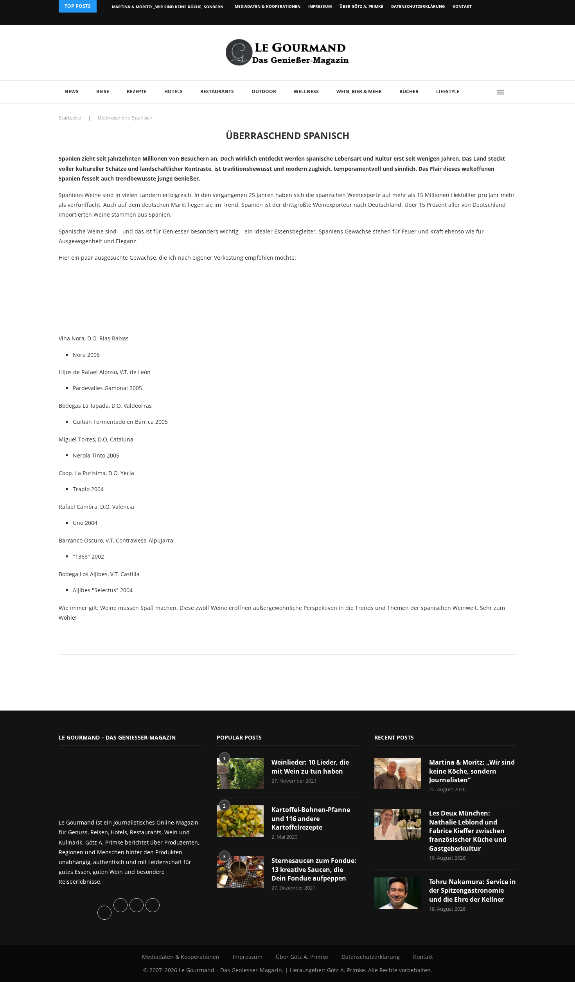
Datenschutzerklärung (418, 6)
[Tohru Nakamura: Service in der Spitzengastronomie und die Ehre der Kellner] (397, 893)
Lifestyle (448, 91)
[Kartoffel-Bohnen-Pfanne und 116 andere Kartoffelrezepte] (240, 821)
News (72, 91)
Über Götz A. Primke (361, 6)
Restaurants (217, 91)
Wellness (306, 91)
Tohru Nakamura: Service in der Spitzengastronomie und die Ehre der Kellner (472, 890)
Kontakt (462, 6)
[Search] (512, 92)
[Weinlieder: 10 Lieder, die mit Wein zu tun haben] (240, 773)
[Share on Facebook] (284, 664)
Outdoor (264, 91)
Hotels (173, 91)
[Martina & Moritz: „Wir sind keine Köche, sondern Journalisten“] (397, 773)
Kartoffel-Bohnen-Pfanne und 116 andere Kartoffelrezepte (310, 818)
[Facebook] (465, 19)
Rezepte (137, 91)
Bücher (409, 91)
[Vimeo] (474, 19)
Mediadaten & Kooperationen (267, 6)
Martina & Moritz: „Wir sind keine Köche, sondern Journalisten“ (472, 771)
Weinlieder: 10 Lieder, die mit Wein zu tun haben (310, 766)
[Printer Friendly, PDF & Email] (97, 635)
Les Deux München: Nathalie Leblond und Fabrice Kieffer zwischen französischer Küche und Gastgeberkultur (468, 831)
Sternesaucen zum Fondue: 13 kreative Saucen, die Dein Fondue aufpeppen (313, 869)
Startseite (70, 117)
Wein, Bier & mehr (359, 91)
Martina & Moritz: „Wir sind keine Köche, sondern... (169, 6)
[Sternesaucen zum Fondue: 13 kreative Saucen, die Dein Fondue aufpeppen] (240, 872)
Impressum (320, 6)
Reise (102, 91)
